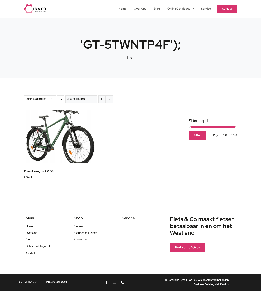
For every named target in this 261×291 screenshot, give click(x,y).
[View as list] (109, 99)
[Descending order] (60, 99)
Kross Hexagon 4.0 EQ (39, 171)
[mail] (115, 282)
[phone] (122, 282)
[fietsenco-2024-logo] (35, 5)
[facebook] (107, 282)
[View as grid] (102, 99)
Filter (197, 135)
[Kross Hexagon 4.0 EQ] (59, 136)
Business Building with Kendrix (211, 284)
